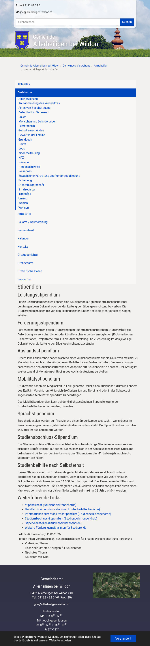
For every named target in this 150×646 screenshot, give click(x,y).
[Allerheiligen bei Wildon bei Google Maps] (116, 585)
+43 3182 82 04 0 (29, 5)
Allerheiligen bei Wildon (65, 41)
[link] (82, 545)
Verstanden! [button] (123, 638)
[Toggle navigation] (17, 51)
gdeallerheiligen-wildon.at (35, 12)
